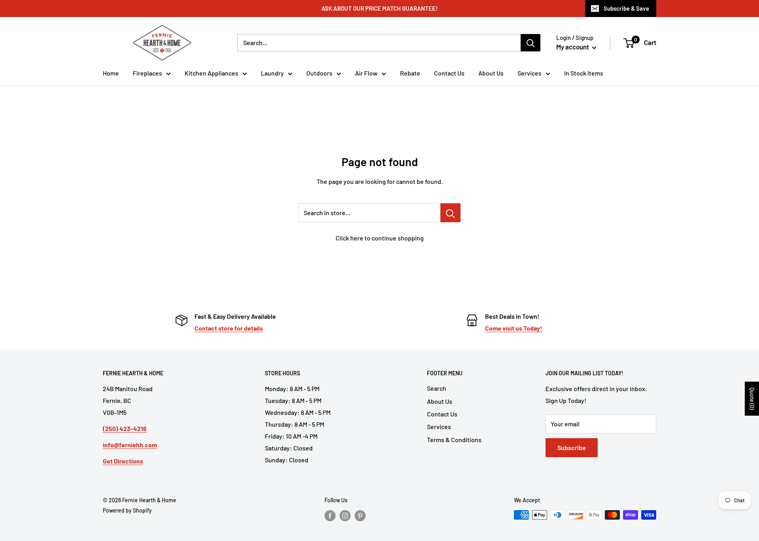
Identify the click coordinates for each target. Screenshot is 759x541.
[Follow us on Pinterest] (360, 515)
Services (529, 73)
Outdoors (319, 73)
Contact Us (449, 73)
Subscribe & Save (626, 8)
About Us (491, 73)
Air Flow (366, 73)
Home (111, 73)
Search (436, 388)
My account (573, 47)
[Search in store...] (450, 212)
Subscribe (571, 447)
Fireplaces (147, 73)
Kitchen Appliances (211, 73)
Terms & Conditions (454, 439)
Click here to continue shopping (380, 238)
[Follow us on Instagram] (345, 515)
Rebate (410, 73)
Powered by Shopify (127, 510)
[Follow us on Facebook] (330, 515)
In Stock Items (583, 73)
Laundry (272, 73)
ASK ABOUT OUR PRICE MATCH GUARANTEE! (379, 8)
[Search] (530, 42)
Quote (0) (752, 399)
